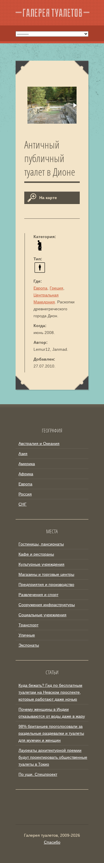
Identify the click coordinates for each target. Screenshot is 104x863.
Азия (22, 453)
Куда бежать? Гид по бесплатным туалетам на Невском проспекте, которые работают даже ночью (50, 692)
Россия (25, 494)
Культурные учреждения (41, 564)
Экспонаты (28, 645)
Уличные (26, 635)
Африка (25, 474)
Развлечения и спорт (38, 594)
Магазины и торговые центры (46, 574)
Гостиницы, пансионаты (41, 544)
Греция (56, 288)
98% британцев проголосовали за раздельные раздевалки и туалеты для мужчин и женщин (51, 733)
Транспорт (28, 625)
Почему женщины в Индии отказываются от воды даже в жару (51, 713)
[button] (74, 105)
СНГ (22, 504)
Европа (40, 288)
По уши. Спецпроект (37, 774)
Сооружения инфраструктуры (46, 604)
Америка (26, 463)
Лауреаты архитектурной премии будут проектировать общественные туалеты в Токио (52, 757)
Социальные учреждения (42, 615)
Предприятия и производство (46, 584)
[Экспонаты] (40, 249)
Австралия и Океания (39, 443)
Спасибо (52, 842)
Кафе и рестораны (36, 554)
